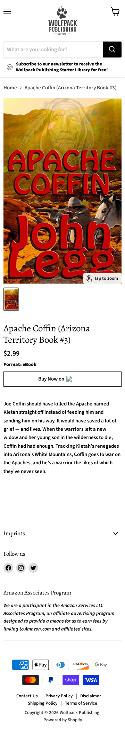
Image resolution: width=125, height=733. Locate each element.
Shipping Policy (42, 703)
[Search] (112, 49)
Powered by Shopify (62, 720)
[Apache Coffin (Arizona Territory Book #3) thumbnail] (11, 299)
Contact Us (27, 696)
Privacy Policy (59, 696)
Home (10, 88)
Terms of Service (81, 703)
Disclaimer (90, 696)
